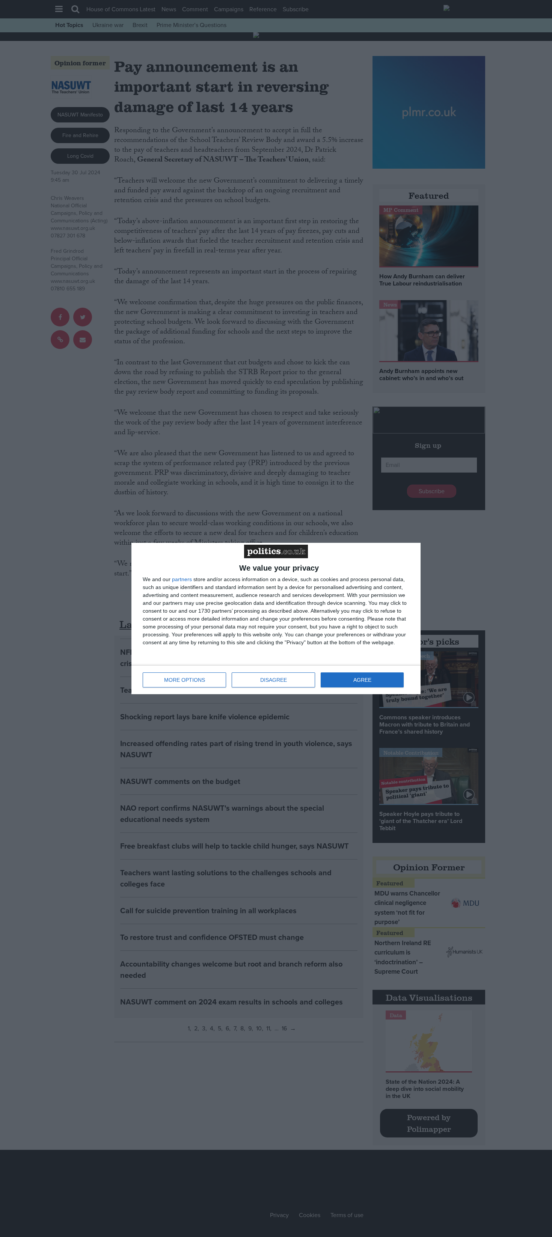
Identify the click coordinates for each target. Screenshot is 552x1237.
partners (182, 579)
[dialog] (276, 618)
